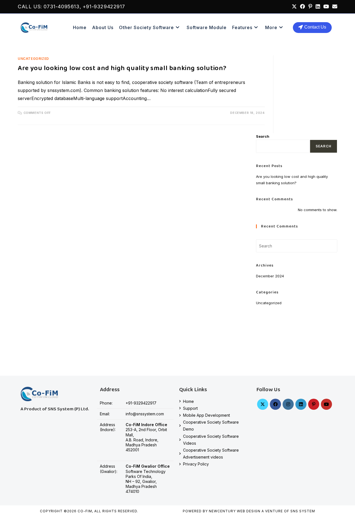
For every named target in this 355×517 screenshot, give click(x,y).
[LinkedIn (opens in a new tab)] (318, 6)
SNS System (302, 511)
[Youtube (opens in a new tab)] (326, 6)
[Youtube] (326, 404)
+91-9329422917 (104, 6)
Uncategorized (33, 59)
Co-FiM (85, 511)
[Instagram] (288, 404)
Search (262, 136)
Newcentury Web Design (234, 511)
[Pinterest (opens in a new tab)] (310, 6)
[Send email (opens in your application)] (334, 6)
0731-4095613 (61, 6)
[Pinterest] (313, 404)
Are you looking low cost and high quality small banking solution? (122, 68)
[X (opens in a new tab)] (294, 6)
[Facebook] (275, 404)
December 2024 (270, 276)
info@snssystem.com (145, 413)
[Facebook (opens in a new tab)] (302, 6)
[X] (262, 404)
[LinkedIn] (300, 404)
